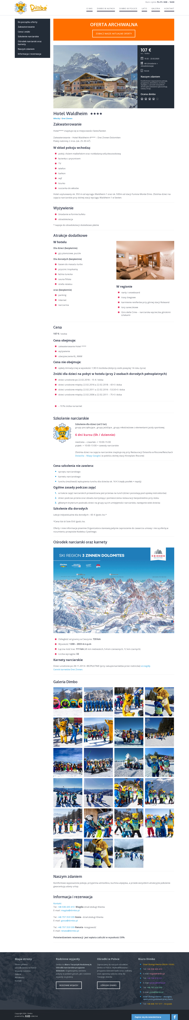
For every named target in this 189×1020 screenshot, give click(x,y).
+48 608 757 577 (154, 1003)
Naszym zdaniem (26, 49)
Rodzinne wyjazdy (68, 985)
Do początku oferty (27, 22)
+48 (66, 906)
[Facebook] (174, 1017)
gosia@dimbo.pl (69, 920)
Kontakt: (57, 903)
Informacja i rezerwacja (29, 53)
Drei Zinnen (67, 118)
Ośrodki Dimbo (108, 985)
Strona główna (21, 964)
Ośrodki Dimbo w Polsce (25, 967)
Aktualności (19, 977)
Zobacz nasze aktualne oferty (114, 33)
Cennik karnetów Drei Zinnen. (68, 669)
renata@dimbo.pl (70, 930)
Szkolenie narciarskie (28, 36)
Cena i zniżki (24, 31)
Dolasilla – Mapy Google (87, 455)
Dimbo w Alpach (106, 8)
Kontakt (169, 8)
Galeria (155, 8)
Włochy (56, 118)
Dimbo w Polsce (128, 8)
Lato (144, 8)
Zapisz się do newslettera (148, 1017)
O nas (89, 8)
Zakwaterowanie (26, 26)
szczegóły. (146, 665)
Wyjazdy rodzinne (23, 971)
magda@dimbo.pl (70, 910)
